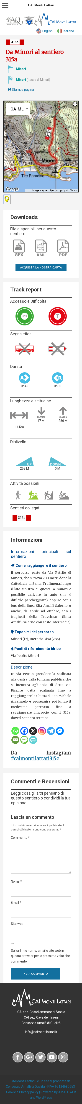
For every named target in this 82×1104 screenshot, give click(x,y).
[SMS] (24, 740)
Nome (16, 881)
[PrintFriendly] (33, 740)
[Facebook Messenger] (60, 731)
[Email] (15, 740)
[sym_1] (6, 199)
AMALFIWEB (67, 1092)
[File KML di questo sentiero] (41, 248)
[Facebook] (24, 731)
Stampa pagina (22, 89)
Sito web (17, 924)
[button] (27, 151)
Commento (20, 837)
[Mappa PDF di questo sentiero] (63, 248)
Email (16, 902)
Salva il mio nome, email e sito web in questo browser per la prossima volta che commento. (40, 956)
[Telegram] (51, 731)
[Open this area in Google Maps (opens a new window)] (12, 189)
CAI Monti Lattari (23, 1081)
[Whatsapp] (15, 731)
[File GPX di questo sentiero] (19, 248)
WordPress (44, 1097)
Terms (73, 190)
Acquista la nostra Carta (41, 267)
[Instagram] (42, 731)
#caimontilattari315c (35, 758)
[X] (33, 731)
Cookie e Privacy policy (22, 1092)
